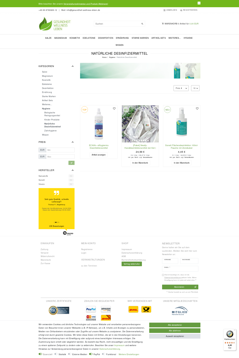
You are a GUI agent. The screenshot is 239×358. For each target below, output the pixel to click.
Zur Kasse (45, 263)
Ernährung (122, 37)
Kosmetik (75, 37)
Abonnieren (179, 286)
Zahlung (44, 249)
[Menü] (234, 330)
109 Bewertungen (56, 226)
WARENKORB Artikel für (181, 23)
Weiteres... (174, 37)
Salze (48, 37)
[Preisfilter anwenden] (71, 163)
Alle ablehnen (175, 330)
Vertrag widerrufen (132, 263)
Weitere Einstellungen (129, 354)
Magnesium (60, 37)
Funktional (111, 354)
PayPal (96, 354)
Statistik (62, 354)
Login (83, 252)
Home (104, 57)
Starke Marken (140, 37)
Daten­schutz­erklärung (132, 252)
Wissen (120, 45)
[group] (140, 123)
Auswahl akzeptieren (175, 336)
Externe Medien (79, 354)
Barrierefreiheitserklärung (134, 259)
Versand (44, 252)
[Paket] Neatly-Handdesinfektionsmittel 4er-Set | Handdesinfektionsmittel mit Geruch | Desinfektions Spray (140, 146)
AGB (124, 256)
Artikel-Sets (158, 37)
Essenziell (47, 354)
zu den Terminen (89, 265)
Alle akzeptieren (175, 324)
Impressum (127, 249)
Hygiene (188, 37)
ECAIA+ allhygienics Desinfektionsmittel (99, 146)
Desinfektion (105, 37)
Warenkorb (46, 259)
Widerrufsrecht (47, 256)
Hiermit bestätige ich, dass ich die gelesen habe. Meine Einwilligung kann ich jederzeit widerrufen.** (180, 277)
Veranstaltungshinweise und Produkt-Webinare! (85, 3)
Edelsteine (89, 37)
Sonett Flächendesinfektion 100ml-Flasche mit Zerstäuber (181, 146)
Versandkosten (147, 157)
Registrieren (87, 249)
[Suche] (142, 23)
